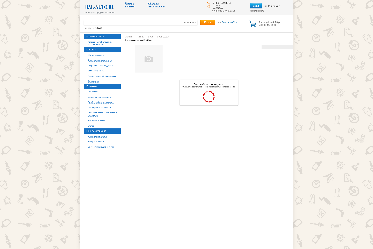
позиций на (269, 22)
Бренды (141, 37)
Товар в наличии (156, 7)
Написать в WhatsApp (223, 10)
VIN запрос (153, 3)
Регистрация (274, 6)
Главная (129, 3)
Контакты (130, 7)
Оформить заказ (267, 25)
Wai (151, 37)
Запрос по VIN (229, 22)
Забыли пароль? (257, 10)
